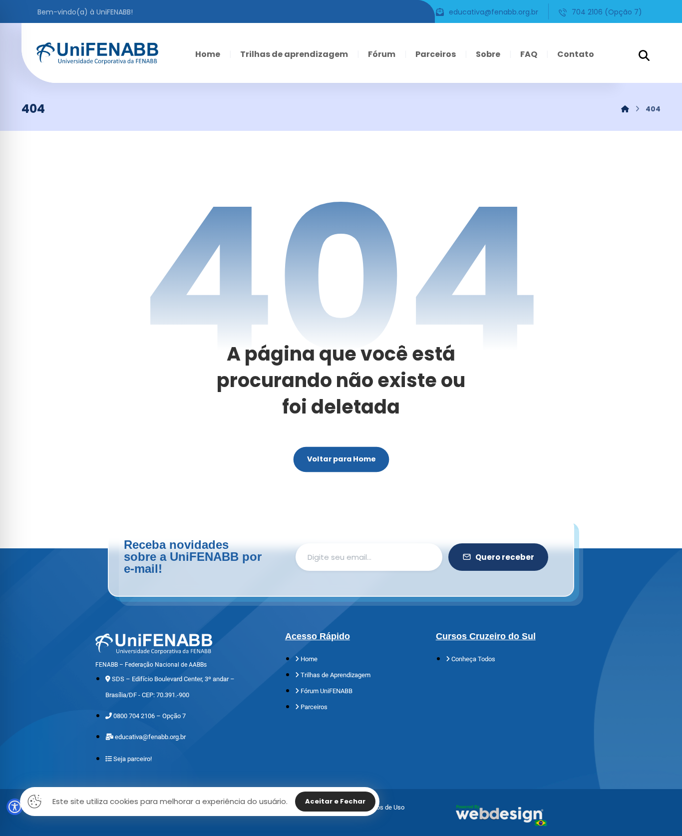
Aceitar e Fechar (335, 801)
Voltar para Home (341, 459)
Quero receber (504, 557)
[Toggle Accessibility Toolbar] (14, 807)
